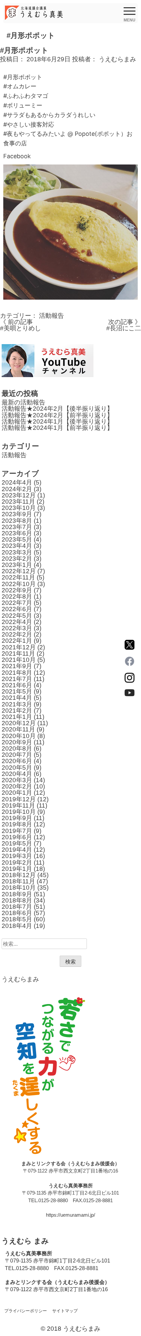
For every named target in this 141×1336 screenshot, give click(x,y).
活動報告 (51, 315)
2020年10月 (19, 735)
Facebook (17, 156)
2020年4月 (17, 773)
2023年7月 (17, 526)
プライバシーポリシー (25, 1310)
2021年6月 (17, 685)
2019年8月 (17, 824)
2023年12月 (19, 495)
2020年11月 (18, 729)
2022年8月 (17, 596)
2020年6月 (17, 760)
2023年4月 (17, 545)
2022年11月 (18, 577)
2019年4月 (17, 849)
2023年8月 (17, 520)
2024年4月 (17, 482)
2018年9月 (17, 894)
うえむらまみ (117, 59)
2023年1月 (17, 564)
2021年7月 (17, 678)
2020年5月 (17, 767)
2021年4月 (17, 697)
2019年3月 (17, 855)
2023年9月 (17, 514)
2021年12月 (19, 647)
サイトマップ (65, 1310)
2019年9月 (17, 818)
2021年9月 (17, 666)
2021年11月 (18, 653)
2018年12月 (19, 875)
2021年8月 (17, 672)
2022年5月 (17, 615)
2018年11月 (18, 881)
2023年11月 (18, 501)
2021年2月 (17, 710)
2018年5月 (17, 919)
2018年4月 (17, 925)
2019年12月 (19, 799)
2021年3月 (17, 704)
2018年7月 (17, 906)
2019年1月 (17, 868)
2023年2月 (17, 558)
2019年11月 (18, 805)
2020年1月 (17, 792)
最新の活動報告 (23, 402)
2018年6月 (17, 912)
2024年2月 (17, 489)
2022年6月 (17, 609)
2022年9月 (17, 590)
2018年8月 (17, 900)
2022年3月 (17, 628)
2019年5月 (17, 843)
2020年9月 (17, 742)
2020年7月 (17, 754)
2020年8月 (17, 748)
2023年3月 (17, 552)
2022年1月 (17, 640)
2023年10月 (19, 507)
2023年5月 (17, 539)
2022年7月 (17, 602)
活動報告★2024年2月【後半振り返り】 (57, 408)
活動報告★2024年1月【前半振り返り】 (57, 427)
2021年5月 (17, 691)
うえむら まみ (25, 1241)
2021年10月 (19, 659)
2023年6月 (17, 533)
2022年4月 (17, 621)
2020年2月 (17, 786)
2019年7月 (17, 830)
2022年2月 (17, 634)
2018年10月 (19, 887)
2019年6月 (17, 837)
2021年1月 (17, 716)
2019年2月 (17, 862)
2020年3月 (17, 780)
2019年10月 (19, 811)
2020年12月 (19, 723)
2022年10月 (19, 583)
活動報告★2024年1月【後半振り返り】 (57, 421)
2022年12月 (19, 571)
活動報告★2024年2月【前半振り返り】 (57, 415)
